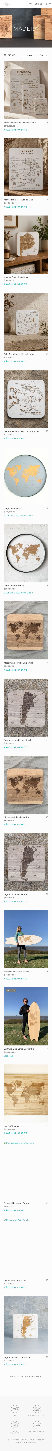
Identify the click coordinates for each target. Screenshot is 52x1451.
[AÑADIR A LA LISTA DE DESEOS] (47, 123)
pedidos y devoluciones (15, 1432)
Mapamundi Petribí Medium (17, 817)
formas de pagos (37, 1431)
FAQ (15, 1415)
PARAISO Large (11, 1126)
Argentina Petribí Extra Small (17, 740)
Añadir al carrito (16, 130)
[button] (31, 4)
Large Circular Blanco (14, 585)
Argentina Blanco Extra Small (17, 1357)
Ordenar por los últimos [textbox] (35, 55)
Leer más (8, 1056)
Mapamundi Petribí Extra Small (18, 663)
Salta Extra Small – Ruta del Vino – (19, 354)
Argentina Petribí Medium (16, 894)
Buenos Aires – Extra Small (16, 277)
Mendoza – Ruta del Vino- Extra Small (21, 431)
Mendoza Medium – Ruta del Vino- (20, 123)
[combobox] (35, 55)
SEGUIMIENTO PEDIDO (37, 1415)
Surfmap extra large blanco (16, 972)
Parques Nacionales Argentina (18, 1203)
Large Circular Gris (12, 508)
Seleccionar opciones (18, 516)
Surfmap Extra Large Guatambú (19, 1049)
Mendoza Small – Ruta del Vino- (19, 200)
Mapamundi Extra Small (15, 1280)
